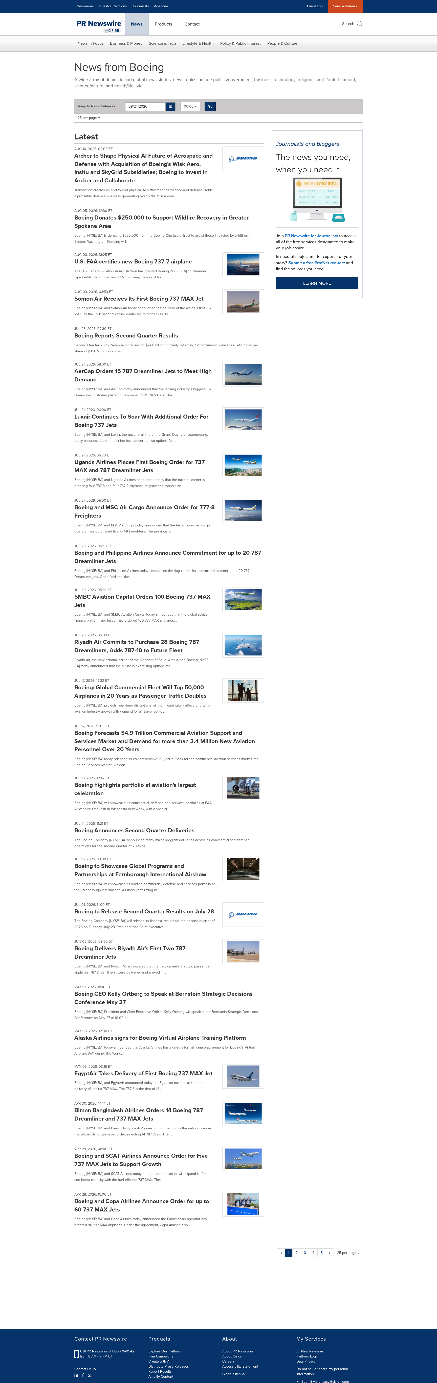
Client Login (316, 6)
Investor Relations (113, 6)
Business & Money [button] (126, 43)
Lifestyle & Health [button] (198, 43)
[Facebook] (83, 1375)
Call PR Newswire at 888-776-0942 (107, 1351)
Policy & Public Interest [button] (240, 43)
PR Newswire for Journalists (311, 236)
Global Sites (232, 1374)
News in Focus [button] (90, 43)
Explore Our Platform (164, 1351)
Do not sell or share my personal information (322, 1371)
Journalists (140, 6)
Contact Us (83, 1369)
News (137, 24)
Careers (228, 1361)
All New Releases (310, 1351)
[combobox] (190, 106)
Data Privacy (306, 1361)
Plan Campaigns (160, 1356)
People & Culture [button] (282, 43)
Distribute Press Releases (168, 1366)
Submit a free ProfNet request (316, 263)
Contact (192, 24)
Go (210, 106)
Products (163, 24)
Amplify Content (160, 1376)
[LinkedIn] (77, 1375)
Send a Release (345, 6)
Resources (85, 6)
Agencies (161, 6)
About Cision (232, 1356)
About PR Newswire (237, 1351)
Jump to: (96, 106)
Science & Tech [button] (162, 43)
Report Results (160, 1371)
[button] (171, 106)
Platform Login (307, 1356)
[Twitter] (89, 1375)
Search (348, 24)
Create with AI (159, 1361)
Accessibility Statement (240, 1366)
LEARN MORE (317, 283)
